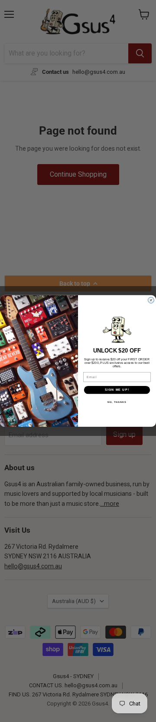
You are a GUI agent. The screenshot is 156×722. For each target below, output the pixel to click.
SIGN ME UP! (117, 390)
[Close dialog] (151, 300)
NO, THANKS (117, 402)
